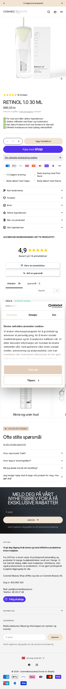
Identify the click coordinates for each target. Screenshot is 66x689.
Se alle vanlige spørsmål (14, 444)
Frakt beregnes (26, 111)
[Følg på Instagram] (37, 665)
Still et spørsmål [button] (34, 273)
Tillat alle (33, 369)
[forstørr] (61, 79)
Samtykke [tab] (11, 315)
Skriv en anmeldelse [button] (34, 265)
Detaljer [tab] (33, 315)
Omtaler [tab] (11, 283)
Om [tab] (54, 315)
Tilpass (31, 380)
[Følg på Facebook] (29, 665)
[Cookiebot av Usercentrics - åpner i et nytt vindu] (48, 306)
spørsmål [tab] (31, 283)
